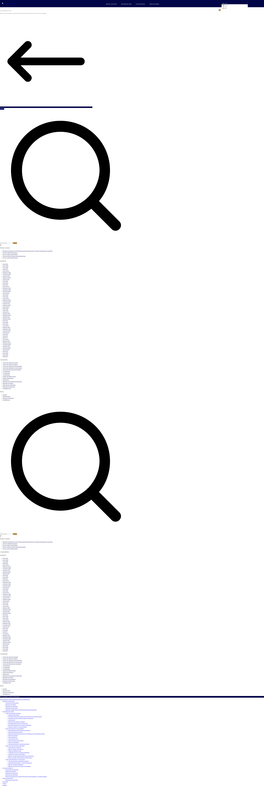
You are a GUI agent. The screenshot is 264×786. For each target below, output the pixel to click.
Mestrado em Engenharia (9, 385)
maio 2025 (5, 283)
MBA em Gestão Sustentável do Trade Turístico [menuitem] (20, 757)
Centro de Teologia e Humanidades (12, 369)
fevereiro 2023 (6, 313)
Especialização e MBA (126, 4)
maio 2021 (5, 336)
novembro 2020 (7, 344)
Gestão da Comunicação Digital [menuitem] (16, 754)
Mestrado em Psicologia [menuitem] (12, 708)
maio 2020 (5, 355)
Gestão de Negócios (8, 378)
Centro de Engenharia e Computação (12, 368)
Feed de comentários (8, 398)
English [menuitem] (4, 783)
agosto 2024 (6, 293)
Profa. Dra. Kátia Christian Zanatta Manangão (14, 256)
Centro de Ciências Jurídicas (10, 364)
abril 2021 (5, 337)
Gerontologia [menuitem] (11, 720)
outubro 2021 (6, 332)
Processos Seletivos (140, 4)
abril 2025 (5, 284)
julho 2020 (5, 351)
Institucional (6, 380)
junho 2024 (5, 295)
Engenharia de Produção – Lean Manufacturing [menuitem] (20, 763)
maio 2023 (5, 310)
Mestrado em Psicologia (9, 386)
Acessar (5, 394)
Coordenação (6, 371)
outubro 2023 (6, 303)
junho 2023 (5, 308)
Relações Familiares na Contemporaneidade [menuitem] (19, 725)
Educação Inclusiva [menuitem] (13, 735)
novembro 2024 (7, 289)
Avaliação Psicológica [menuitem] (13, 715)
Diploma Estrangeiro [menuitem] (8, 778)
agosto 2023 (6, 307)
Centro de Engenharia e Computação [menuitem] (15, 759)
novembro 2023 (7, 301)
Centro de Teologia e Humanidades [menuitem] (15, 728)
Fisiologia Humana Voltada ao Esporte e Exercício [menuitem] (20, 718)
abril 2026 (5, 269)
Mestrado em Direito (8, 383)
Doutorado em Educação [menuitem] (12, 703)
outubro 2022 (6, 317)
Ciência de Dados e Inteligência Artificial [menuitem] (18, 761)
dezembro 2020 (7, 343)
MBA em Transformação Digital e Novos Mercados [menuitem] (21, 756)
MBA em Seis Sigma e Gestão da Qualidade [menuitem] (19, 766)
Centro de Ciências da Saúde (10, 362)
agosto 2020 (6, 349)
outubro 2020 (6, 346)
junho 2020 (5, 353)
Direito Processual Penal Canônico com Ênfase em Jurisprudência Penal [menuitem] (26, 733)
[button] (112, 4)
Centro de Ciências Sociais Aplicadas (12, 366)
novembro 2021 (6, 331)
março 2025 (6, 286)
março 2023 (6, 312)
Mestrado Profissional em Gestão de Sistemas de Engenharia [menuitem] (21, 710)
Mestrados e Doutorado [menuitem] (12, 780)
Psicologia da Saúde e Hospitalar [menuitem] (16, 722)
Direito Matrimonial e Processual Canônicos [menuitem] (19, 730)
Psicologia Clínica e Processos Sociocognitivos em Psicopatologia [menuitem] (25, 716)
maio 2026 (5, 267)
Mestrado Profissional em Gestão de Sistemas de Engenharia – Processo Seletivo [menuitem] (26, 776)
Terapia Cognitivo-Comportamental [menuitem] (17, 727)
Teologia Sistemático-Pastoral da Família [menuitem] (18, 744)
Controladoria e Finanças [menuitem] (14, 747)
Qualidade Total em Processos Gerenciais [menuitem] (18, 752)
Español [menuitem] (5, 785)
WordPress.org (6, 400)
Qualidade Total (7, 388)
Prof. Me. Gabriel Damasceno (10, 252)
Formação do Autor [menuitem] (13, 739)
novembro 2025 (7, 274)
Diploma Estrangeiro (154, 4)
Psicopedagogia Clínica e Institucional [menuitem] (18, 723)
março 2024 (6, 298)
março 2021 (6, 339)
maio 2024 (5, 296)
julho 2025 (5, 281)
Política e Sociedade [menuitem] (13, 742)
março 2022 (6, 325)
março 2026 (6, 271)
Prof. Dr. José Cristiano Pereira (10, 257)
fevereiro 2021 (6, 341)
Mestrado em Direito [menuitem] (11, 704)
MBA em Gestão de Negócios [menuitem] (15, 749)
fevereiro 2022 (6, 327)
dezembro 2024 (7, 288)
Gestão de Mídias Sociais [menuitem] (14, 751)
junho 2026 (5, 266)
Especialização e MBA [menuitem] (8, 711)
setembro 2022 (7, 319)
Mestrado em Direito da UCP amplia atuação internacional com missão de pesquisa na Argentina (28, 251)
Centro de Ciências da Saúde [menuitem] (13, 713)
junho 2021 (5, 334)
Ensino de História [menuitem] (12, 737)
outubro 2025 (6, 276)
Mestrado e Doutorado (111, 4)
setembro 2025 (7, 277)
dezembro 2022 (7, 315)
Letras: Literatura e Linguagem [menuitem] (16, 740)
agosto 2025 (6, 279)
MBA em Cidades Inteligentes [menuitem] (15, 764)
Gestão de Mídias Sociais (9, 376)
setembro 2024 (7, 291)
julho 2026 (5, 264)
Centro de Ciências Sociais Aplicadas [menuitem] (15, 745)
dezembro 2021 (6, 329)
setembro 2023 (7, 305)
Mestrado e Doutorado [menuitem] (8, 701)
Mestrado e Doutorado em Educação (12, 381)
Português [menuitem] (5, 781)
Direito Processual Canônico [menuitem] (15, 732)
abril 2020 (5, 356)
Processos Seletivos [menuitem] (8, 768)
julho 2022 (5, 320)
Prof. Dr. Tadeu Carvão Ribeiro (10, 254)
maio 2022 (5, 324)
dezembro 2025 (7, 272)
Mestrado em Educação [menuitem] (12, 706)
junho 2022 (5, 322)
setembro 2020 (7, 348)
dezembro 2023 (7, 300)
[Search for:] (66, 177)
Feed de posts (6, 396)
